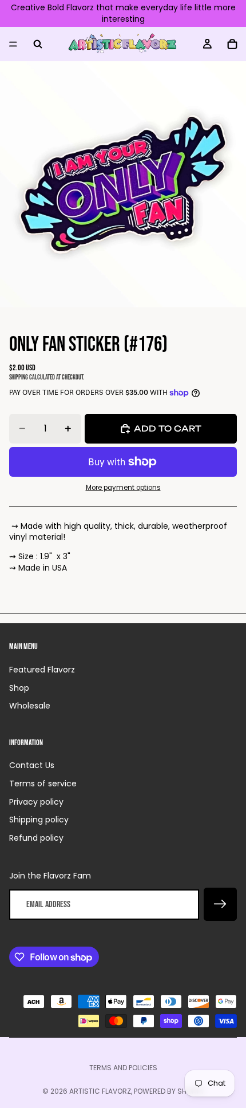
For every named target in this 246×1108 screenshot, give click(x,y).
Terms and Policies (123, 1068)
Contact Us (31, 765)
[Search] (37, 44)
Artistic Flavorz (100, 1091)
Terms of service (43, 783)
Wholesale (29, 705)
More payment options (123, 487)
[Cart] (232, 44)
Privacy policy (36, 802)
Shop (19, 688)
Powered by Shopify (169, 1091)
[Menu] (13, 44)
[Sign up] (220, 904)
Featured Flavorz (42, 669)
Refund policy (36, 838)
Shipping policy (39, 819)
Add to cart (167, 428)
